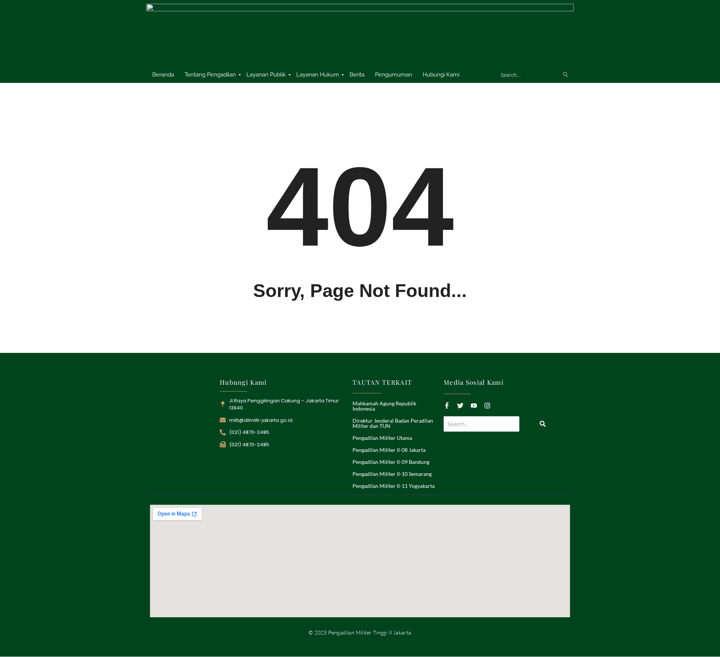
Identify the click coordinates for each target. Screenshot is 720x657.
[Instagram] (487, 405)
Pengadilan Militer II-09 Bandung (390, 462)
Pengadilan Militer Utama (382, 438)
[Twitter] (460, 405)
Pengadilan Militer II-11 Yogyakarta (393, 486)
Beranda (163, 74)
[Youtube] (474, 405)
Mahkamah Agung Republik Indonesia (384, 406)
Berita (357, 74)
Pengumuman (393, 74)
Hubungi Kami (441, 74)
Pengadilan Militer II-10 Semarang (392, 474)
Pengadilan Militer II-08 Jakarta (389, 450)
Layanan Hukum (317, 74)
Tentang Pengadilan (210, 74)
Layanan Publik (266, 74)
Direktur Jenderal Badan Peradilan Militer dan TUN (392, 423)
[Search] (565, 75)
